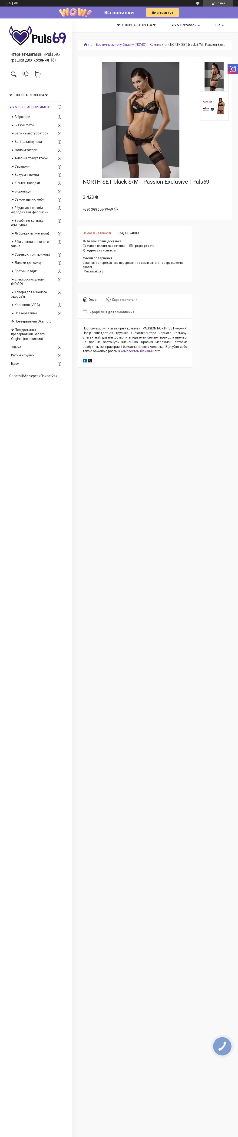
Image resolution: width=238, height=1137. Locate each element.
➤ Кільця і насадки (25, 183)
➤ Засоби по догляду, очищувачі (27, 223)
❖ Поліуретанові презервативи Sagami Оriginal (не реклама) (28, 334)
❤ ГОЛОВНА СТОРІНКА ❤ (28, 95)
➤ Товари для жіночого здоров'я (29, 294)
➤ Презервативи (24, 313)
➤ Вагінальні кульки (26, 141)
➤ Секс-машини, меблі (28, 199)
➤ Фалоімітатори (24, 150)
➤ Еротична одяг (24, 271)
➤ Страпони (20, 166)
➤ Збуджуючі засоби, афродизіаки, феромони (29, 210)
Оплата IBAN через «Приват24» (33, 376)
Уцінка (16, 347)
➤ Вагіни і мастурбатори (29, 133)
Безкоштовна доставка (104, 241)
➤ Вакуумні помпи (25, 174)
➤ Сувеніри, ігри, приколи (30, 254)
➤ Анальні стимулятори (29, 158)
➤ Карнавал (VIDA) (25, 305)
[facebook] (85, 361)
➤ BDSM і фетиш (23, 125)
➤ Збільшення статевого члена (30, 244)
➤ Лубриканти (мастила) (30, 233)
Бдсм (15, 363)
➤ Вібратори (20, 117)
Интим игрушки (22, 355)
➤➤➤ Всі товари (183, 25)
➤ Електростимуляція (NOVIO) (28, 281)
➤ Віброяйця (21, 191)
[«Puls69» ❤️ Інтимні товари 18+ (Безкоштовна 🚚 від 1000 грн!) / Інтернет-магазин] (36, 35)
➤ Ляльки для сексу (26, 262)
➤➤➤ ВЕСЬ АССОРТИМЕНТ (30, 107)
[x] (90, 361)
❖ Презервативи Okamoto (31, 321)
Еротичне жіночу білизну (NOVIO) (121, 44)
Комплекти (158, 44)
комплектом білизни (136, 351)
